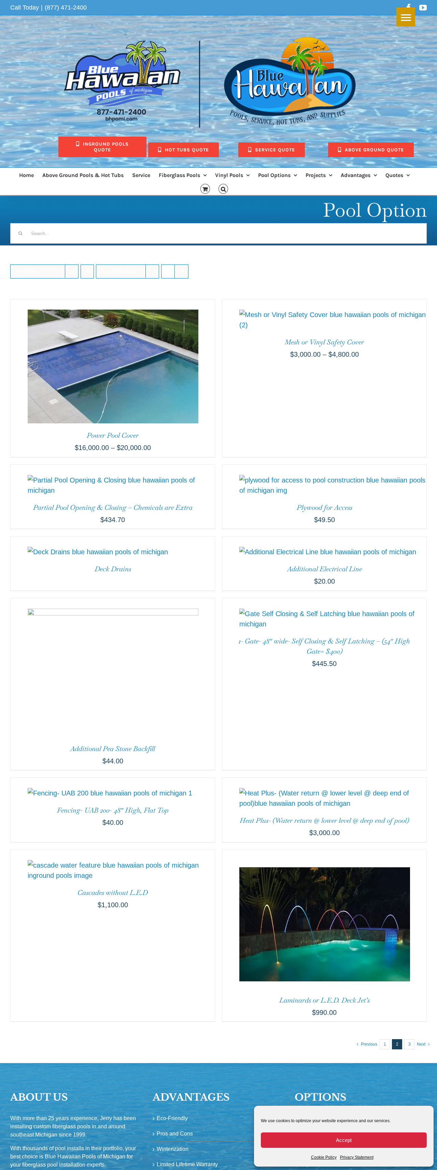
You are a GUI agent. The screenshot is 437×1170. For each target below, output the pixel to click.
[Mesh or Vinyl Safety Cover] (324, 304)
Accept (344, 1140)
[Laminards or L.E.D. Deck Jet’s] (316, 855)
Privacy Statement (356, 1157)
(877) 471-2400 (66, 7)
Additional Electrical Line (324, 568)
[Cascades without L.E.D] (113, 855)
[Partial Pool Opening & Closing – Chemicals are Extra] (113, 470)
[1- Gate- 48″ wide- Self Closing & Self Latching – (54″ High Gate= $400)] (324, 603)
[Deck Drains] (89, 541)
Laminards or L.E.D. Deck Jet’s (324, 1000)
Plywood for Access (324, 507)
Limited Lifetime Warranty (187, 1164)
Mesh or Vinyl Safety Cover (324, 342)
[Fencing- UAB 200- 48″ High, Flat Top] (101, 783)
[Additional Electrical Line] (319, 541)
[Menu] (405, 17)
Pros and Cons (175, 1134)
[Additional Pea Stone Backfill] (104, 603)
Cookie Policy (324, 1157)
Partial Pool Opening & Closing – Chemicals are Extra (113, 507)
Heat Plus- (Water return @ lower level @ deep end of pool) (324, 820)
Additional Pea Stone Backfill (112, 748)
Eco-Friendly (172, 1118)
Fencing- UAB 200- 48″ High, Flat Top (113, 810)
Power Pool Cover (113, 435)
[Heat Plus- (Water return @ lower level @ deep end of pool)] (324, 783)
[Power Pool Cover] (104, 304)
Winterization (172, 1149)
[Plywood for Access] (324, 470)
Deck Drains (113, 568)
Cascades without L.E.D (112, 892)
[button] (223, 188)
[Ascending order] (87, 271)
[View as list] (181, 271)
